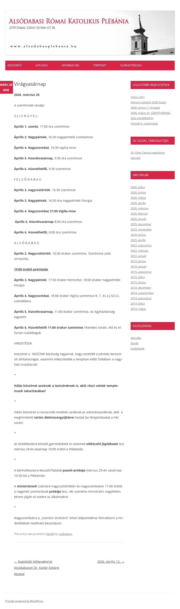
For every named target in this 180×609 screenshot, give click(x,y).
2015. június (138, 282)
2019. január (138, 266)
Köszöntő (14, 65)
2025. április (138, 240)
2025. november (141, 229)
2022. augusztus (141, 245)
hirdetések (137, 348)
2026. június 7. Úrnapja (145, 108)
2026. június (138, 192)
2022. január (138, 256)
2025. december (141, 224)
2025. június (138, 235)
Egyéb (50, 534)
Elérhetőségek (131, 65)
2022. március (139, 251)
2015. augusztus (141, 272)
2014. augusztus (141, 298)
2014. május (138, 309)
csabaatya (65, 534)
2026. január (138, 219)
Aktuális (42, 65)
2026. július (138, 187)
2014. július (138, 303)
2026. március (139, 208)
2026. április (138, 203)
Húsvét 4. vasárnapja (144, 123)
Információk (70, 65)
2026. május (138, 198)
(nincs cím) (137, 97)
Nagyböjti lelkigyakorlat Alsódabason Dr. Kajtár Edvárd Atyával (36, 567)
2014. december (141, 288)
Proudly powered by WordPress (24, 601)
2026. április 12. (110, 561)
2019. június (138, 261)
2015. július (138, 277)
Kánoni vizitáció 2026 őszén (148, 102)
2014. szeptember (142, 293)
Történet (99, 65)
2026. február (139, 214)
